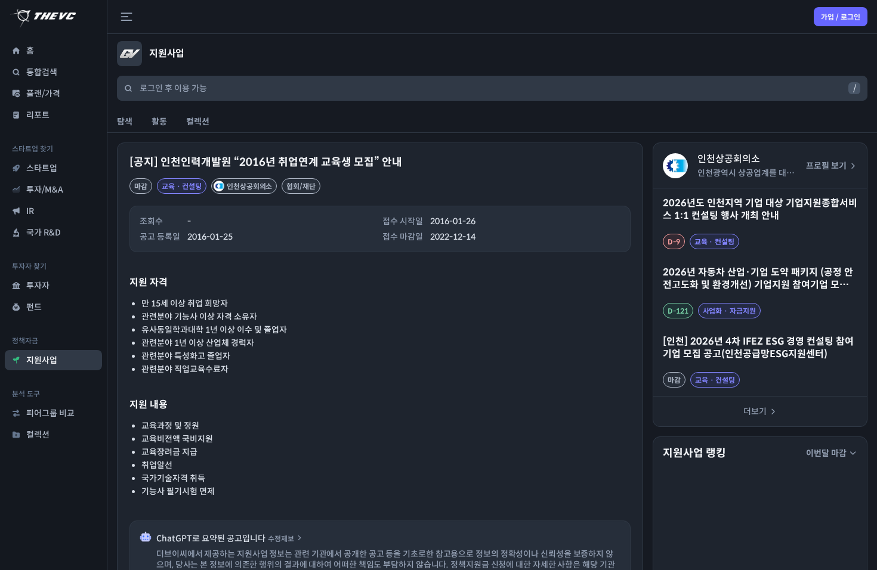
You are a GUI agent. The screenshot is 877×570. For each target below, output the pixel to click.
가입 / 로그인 (840, 17)
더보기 (755, 411)
